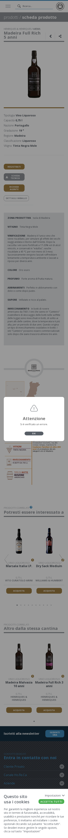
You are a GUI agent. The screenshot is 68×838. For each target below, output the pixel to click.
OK (34, 433)
